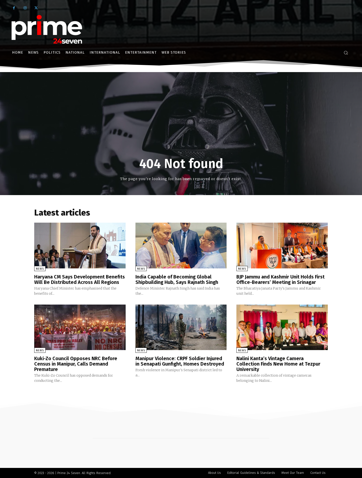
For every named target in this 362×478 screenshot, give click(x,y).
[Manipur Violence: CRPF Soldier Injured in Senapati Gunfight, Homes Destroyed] (181, 327)
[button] (345, 52)
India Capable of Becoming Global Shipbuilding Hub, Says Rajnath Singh (176, 279)
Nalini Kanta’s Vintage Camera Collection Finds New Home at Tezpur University (278, 363)
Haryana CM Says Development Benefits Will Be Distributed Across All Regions (79, 279)
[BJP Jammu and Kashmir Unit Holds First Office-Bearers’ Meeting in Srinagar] (282, 245)
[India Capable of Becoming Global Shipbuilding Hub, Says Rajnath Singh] (181, 245)
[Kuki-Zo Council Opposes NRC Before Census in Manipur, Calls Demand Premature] (80, 327)
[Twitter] (36, 8)
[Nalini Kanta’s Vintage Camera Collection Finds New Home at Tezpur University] (282, 327)
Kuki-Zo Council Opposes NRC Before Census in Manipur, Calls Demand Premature (75, 363)
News (40, 268)
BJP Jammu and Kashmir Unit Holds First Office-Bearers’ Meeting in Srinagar (280, 279)
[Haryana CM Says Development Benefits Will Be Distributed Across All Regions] (80, 245)
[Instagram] (25, 8)
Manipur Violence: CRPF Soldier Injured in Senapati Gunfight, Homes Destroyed (179, 361)
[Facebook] (14, 8)
